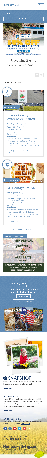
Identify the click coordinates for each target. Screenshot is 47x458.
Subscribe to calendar (14, 236)
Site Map (27, 450)
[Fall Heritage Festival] (23, 173)
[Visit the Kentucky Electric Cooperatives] (15, 438)
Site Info (21, 450)
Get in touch (25, 424)
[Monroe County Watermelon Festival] (23, 100)
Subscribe (23, 296)
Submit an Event (23, 19)
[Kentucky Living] (11, 5)
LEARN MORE (8, 410)
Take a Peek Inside (23, 301)
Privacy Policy (13, 450)
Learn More (8, 388)
